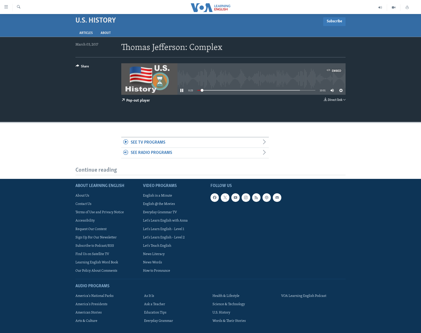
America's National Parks (94, 296)
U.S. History (221, 312)
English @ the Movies (159, 204)
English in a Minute (157, 195)
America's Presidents (91, 304)
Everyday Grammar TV (160, 212)
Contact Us (83, 204)
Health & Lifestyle (225, 296)
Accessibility (85, 220)
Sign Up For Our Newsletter (96, 237)
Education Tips (155, 312)
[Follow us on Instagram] (246, 197)
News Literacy (154, 254)
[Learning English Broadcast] (380, 7)
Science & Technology (228, 304)
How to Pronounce (156, 270)
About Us (82, 195)
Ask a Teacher (154, 304)
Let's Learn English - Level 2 (164, 237)
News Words (152, 262)
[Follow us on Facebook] (214, 197)
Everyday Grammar (158, 321)
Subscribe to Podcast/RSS (94, 245)
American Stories (88, 312)
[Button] (82, 67)
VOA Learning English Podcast (303, 296)
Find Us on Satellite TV (92, 254)
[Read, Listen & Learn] (407, 7)
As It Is (149, 296)
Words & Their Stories (229, 321)
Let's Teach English (157, 245)
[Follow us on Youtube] (235, 197)
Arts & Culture (86, 321)
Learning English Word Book (96, 262)
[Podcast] (266, 197)
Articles (86, 33)
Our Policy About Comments (96, 270)
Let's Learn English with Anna (165, 220)
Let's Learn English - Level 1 (163, 229)
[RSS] (256, 197)
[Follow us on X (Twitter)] (225, 197)
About (106, 33)
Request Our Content (91, 229)
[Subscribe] (277, 197)
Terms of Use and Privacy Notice (99, 212)
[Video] (393, 7)
